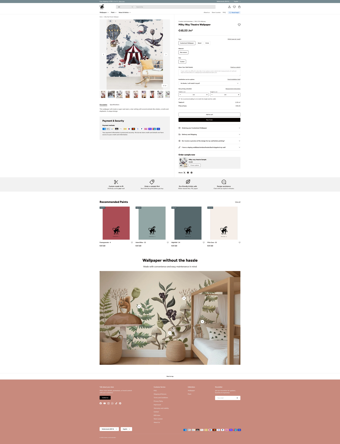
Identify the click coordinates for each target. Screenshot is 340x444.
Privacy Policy (158, 401)
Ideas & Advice (124, 12)
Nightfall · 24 (175, 242)
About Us (157, 422)
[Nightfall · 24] (188, 223)
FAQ (224, 12)
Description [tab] (103, 104)
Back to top (170, 376)
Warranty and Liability (161, 408)
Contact (156, 412)
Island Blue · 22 (141, 242)
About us (207, 12)
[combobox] (166, 7)
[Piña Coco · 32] (223, 223)
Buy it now (209, 120)
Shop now (122, 1)
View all (237, 202)
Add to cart (209, 114)
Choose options (194, 165)
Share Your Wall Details (185, 67)
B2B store (157, 415)
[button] (239, 7)
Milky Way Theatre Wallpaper (111, 16)
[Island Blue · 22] (152, 223)
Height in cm (213, 92)
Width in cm (181, 92)
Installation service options (186, 79)
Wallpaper (103, 12)
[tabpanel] (135, 110)
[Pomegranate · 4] (116, 223)
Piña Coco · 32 (212, 242)
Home (101, 16)
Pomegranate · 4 (105, 242)
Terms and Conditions (161, 397)
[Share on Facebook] (188, 172)
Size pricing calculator (185, 89)
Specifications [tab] (114, 104)
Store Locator (216, 12)
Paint (112, 12)
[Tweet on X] (184, 172)
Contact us (105, 397)
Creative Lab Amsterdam (185, 21)
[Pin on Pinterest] (191, 172)
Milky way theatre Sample (197, 159)
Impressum (157, 405)
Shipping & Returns (160, 394)
